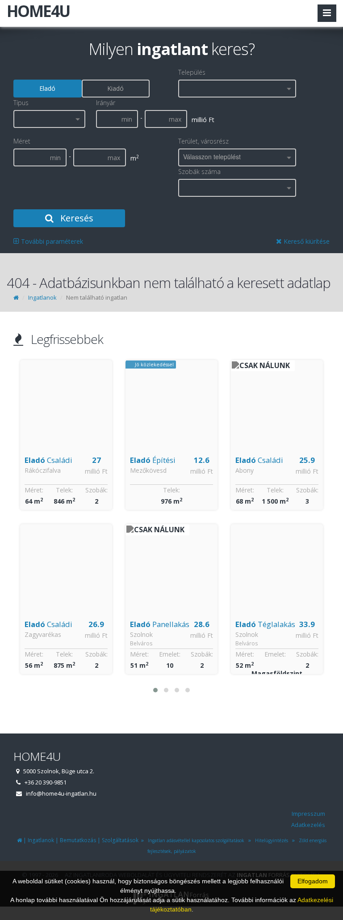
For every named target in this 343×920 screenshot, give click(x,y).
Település (191, 72)
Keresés (75, 218)
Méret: (34, 654)
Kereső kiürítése (306, 241)
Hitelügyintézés (270, 840)
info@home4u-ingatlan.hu (61, 793)
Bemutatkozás (78, 840)
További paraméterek (51, 241)
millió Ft (96, 471)
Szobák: (96, 654)
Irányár (105, 102)
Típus (21, 102)
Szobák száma (199, 171)
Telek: (66, 490)
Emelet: (64, 654)
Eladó (47, 88)
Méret (21, 141)
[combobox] (237, 89)
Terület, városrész (203, 141)
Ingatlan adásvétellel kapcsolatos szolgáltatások (194, 840)
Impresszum (308, 814)
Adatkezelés (308, 825)
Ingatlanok (42, 297)
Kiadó (115, 88)
